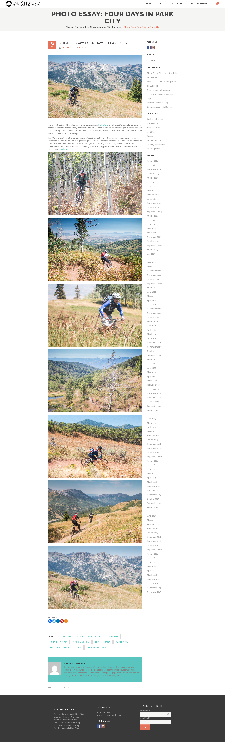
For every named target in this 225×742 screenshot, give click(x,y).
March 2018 (152, 482)
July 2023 (151, 254)
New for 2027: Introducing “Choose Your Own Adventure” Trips (160, 94)
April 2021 (151, 330)
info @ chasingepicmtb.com (109, 715)
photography (59, 647)
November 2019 (154, 397)
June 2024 (151, 224)
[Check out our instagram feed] (153, 47)
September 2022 (154, 283)
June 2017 (151, 516)
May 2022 (151, 296)
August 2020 (152, 359)
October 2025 (153, 174)
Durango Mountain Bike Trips (66, 717)
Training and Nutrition (156, 144)
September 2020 (154, 355)
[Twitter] (54, 621)
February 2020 (153, 385)
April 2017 (151, 524)
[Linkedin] (58, 621)
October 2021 (153, 317)
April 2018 (151, 478)
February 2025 (153, 195)
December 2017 (154, 490)
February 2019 (153, 435)
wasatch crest (97, 647)
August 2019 (152, 410)
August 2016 (152, 554)
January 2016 (153, 583)
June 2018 (151, 469)
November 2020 (154, 347)
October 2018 (153, 452)
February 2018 (153, 486)
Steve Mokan (67, 48)
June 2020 (151, 368)
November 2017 (154, 495)
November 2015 (154, 592)
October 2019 (153, 402)
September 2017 (154, 503)
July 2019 (151, 414)
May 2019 (151, 423)
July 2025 (151, 182)
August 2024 (152, 216)
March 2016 (152, 575)
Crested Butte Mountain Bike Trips (69, 714)
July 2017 (151, 512)
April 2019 (151, 427)
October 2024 (153, 207)
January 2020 (153, 389)
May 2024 (151, 228)
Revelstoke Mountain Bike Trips (67, 722)
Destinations (114, 27)
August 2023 (152, 250)
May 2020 (151, 372)
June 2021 (151, 326)
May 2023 (151, 262)
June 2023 (151, 258)
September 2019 (154, 406)
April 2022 (151, 300)
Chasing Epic (59, 642)
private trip (63, 149)
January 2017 (152, 533)
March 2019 (152, 431)
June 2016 (151, 562)
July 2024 (151, 220)
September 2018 (154, 457)
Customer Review (155, 119)
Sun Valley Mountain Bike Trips (67, 725)
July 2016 (151, 558)
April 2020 (151, 376)
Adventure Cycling (90, 636)
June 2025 (151, 186)
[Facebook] (50, 621)
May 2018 (151, 474)
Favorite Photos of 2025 (157, 103)
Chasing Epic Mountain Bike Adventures (86, 27)
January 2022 (153, 305)
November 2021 (154, 313)
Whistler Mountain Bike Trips (66, 728)
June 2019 (151, 419)
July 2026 (151, 165)
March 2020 (152, 381)
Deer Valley (81, 642)
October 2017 (153, 499)
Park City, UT (103, 125)
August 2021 (152, 321)
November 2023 (154, 237)
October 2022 (153, 279)
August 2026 (152, 161)
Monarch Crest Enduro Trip (65, 720)
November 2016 (154, 541)
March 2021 (152, 334)
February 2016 (153, 579)
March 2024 (152, 233)
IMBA (107, 642)
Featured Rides (153, 128)
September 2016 (154, 550)
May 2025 (151, 190)
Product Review (154, 140)
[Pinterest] (62, 621)
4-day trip (65, 636)
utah (77, 647)
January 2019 (153, 440)
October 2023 (153, 241)
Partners (150, 136)
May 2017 (151, 520)
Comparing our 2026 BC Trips (160, 107)
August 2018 (152, 461)
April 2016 (151, 571)
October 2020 (153, 351)
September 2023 (154, 245)
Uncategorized (153, 149)
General (150, 132)
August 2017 (152, 507)
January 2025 (153, 199)
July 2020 (151, 364)
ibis (97, 642)
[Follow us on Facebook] (149, 47)
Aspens (113, 636)
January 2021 (152, 338)
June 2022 (151, 292)
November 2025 (154, 169)
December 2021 (154, 309)
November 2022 (154, 275)
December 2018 (154, 444)
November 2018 (154, 448)
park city (122, 642)
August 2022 (152, 288)
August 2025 (152, 178)
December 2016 (154, 537)
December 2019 (154, 393)
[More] (66, 621)
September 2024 (154, 212)
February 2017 (153, 528)
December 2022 (154, 271)
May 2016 (151, 566)
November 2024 (154, 203)
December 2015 (154, 588)
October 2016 (153, 545)
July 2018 (151, 465)
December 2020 (154, 343)
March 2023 (152, 266)
